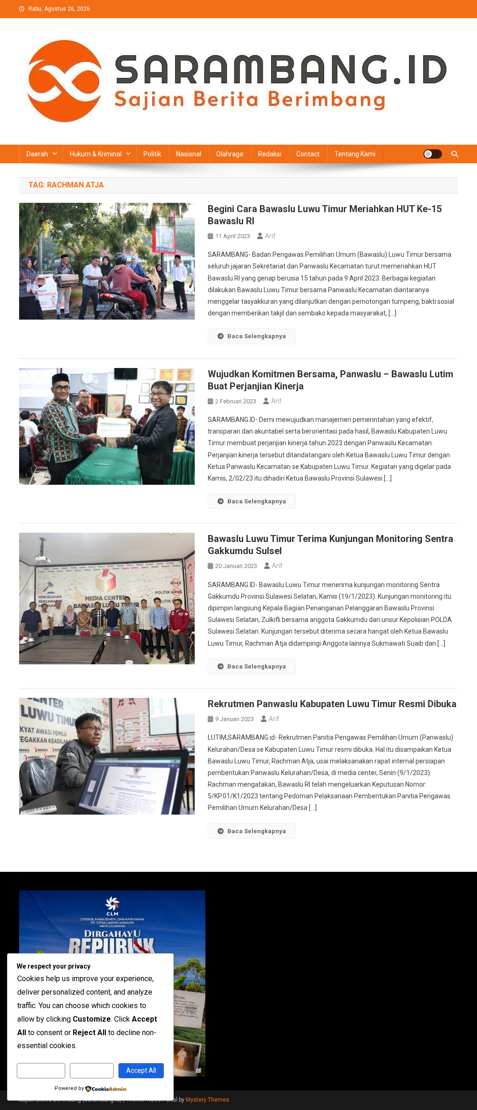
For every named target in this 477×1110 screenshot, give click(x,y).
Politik (152, 154)
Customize (41, 1070)
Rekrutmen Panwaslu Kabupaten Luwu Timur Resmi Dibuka (332, 703)
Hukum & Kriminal (96, 154)
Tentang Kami (354, 154)
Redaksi (269, 154)
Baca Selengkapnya (256, 336)
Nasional (188, 154)
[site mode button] (432, 154)
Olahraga (229, 154)
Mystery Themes (207, 1100)
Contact (308, 154)
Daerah (37, 154)
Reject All (91, 1070)
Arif (270, 236)
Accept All (141, 1070)
